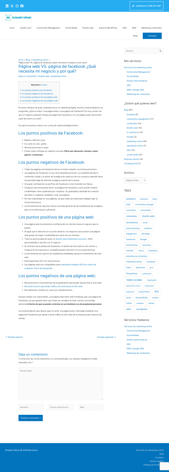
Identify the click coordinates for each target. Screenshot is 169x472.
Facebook (130, 239)
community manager (144, 204)
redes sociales (134, 279)
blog (154, 199)
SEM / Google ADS (135, 90)
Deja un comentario (27, 76)
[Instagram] (17, 6)
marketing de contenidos (136, 256)
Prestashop (131, 273)
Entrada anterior (14, 337)
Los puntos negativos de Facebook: (36, 93)
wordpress (141, 309)
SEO (129, 85)
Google (130, 137)
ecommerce (132, 222)
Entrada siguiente (106, 337)
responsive (149, 286)
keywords (146, 245)
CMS (128, 204)
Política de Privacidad (154, 465)
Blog (126, 110)
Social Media (133, 76)
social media (132, 154)
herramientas (132, 245)
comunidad (131, 210)
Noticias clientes (132, 159)
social (128, 298)
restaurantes (144, 292)
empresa (148, 228)
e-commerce (133, 132)
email (145, 223)
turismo (155, 298)
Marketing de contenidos (138, 94)
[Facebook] (22, 6)
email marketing (133, 228)
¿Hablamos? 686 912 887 (148, 5)
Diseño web (44, 76)
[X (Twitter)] (12, 6)
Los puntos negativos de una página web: (39, 100)
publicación (146, 274)
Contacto (159, 457)
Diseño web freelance (137, 81)
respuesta (130, 292)
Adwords (144, 199)
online (128, 267)
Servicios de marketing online (138, 67)
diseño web (148, 216)
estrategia (145, 234)
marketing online (58, 76)
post (151, 267)
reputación (151, 280)
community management (138, 119)
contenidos (132, 123)
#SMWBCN (130, 199)
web (128, 309)
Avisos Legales (157, 461)
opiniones (140, 267)
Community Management (138, 72)
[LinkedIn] (7, 6)
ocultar (43, 85)
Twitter (129, 303)
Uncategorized (131, 163)
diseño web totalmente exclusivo (71, 239)
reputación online (135, 145)
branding (131, 114)
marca (141, 251)
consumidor (145, 210)
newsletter (151, 262)
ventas (151, 303)
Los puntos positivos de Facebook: (36, 90)
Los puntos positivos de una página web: (39, 97)
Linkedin (129, 250)
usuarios (140, 303)
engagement (131, 234)
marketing (152, 250)
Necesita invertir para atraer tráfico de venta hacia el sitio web (53, 286)
